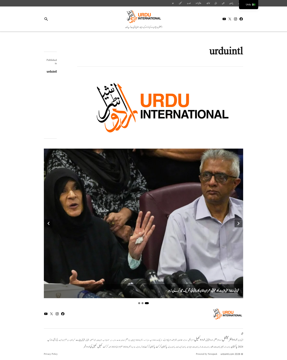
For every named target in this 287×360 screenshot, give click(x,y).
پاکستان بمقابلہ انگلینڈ (215, 347)
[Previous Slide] (48, 223)
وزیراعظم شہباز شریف (64, 340)
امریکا (169, 340)
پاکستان (231, 3)
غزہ (95, 340)
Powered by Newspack (206, 354)
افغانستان (180, 340)
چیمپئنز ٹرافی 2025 (116, 347)
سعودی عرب (106, 340)
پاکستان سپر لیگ (171, 347)
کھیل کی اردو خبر (90, 346)
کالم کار (208, 3)
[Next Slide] (238, 223)
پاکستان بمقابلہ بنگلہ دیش (204, 347)
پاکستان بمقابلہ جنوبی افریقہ (193, 347)
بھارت (118, 340)
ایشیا (216, 3)
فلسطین (91, 340)
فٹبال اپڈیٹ (80, 340)
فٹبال (87, 340)
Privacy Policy (51, 354)
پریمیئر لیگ (138, 347)
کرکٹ (105, 346)
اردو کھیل (199, 339)
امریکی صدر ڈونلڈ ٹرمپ (156, 340)
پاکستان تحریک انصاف (181, 347)
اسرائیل (190, 340)
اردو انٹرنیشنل (229, 339)
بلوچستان (123, 340)
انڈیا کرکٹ (146, 340)
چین (223, 3)
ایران (133, 340)
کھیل (180, 3)
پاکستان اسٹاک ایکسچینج (225, 347)
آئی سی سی (240, 340)
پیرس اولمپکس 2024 (129, 347)
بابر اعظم (128, 340)
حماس (114, 340)
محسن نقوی (72, 340)
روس (111, 340)
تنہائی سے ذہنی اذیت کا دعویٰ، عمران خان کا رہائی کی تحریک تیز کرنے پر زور (203, 290)
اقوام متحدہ (174, 340)
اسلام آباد (185, 340)
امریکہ (165, 340)
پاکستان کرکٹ (161, 346)
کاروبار (189, 3)
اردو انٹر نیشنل (217, 340)
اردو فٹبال (209, 340)
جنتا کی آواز (198, 3)
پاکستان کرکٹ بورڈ (148, 347)
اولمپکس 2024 (139, 340)
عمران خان (99, 340)
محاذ (173, 3)
